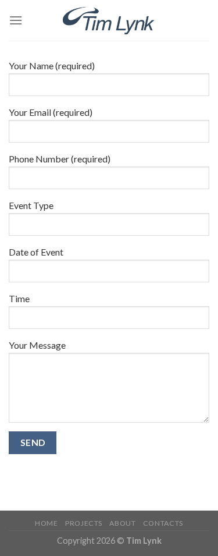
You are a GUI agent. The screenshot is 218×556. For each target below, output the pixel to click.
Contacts (163, 523)
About (122, 523)
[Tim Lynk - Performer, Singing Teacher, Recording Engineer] (109, 20)
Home (46, 523)
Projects (83, 523)
